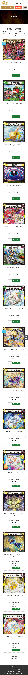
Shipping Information (14, 669)
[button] (26, 3)
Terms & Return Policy (14, 671)
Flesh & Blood (25, 7)
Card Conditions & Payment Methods (14, 668)
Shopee (19, 7)
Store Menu (7, 7)
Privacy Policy (14, 666)
